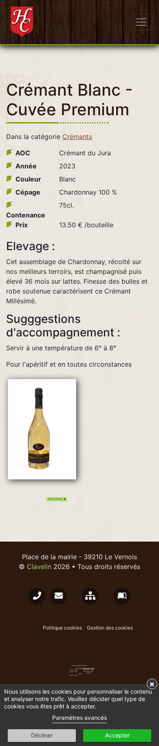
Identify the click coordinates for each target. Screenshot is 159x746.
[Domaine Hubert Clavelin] (23, 22)
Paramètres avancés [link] (79, 717)
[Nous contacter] (37, 596)
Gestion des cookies (110, 628)
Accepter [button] (117, 735)
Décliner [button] (42, 735)
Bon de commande (55, 499)
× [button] (152, 684)
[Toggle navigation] (141, 22)
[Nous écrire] (58, 596)
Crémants (77, 136)
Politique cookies (62, 628)
